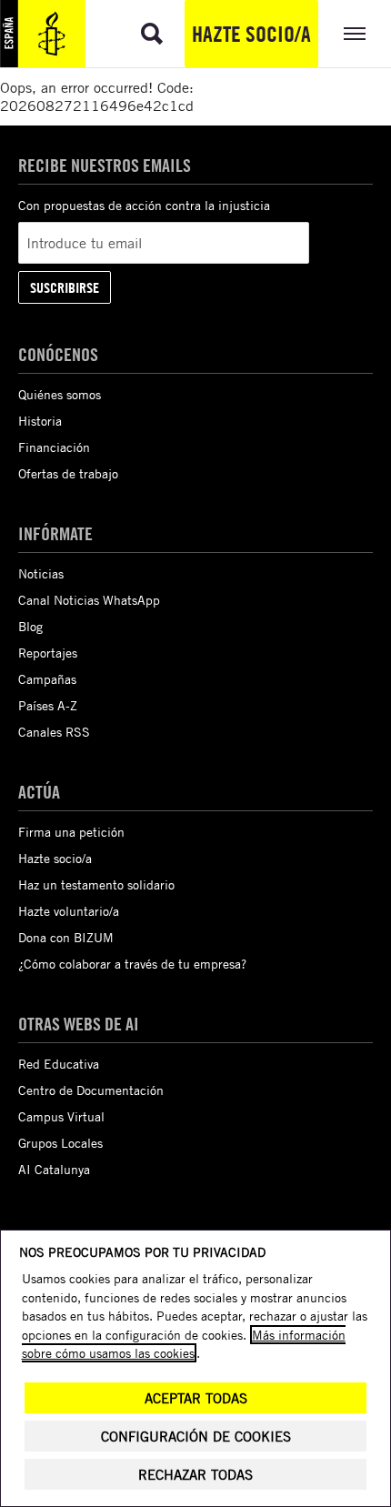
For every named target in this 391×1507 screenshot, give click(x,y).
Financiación (54, 447)
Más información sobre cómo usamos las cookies (184, 1344)
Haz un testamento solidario (96, 884)
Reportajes (47, 652)
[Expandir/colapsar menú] (354, 33)
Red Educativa (58, 1063)
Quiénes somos (59, 394)
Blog (30, 626)
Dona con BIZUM (66, 937)
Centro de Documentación (91, 1090)
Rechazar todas (195, 1474)
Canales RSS (54, 731)
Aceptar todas (196, 1398)
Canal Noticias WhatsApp (89, 600)
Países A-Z (47, 705)
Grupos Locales (60, 1142)
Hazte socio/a (251, 33)
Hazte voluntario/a (68, 911)
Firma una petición (71, 831)
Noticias (41, 573)
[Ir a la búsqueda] (152, 33)
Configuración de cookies (196, 1436)
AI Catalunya (54, 1169)
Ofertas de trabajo (68, 473)
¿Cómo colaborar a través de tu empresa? (132, 963)
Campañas (47, 679)
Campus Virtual (61, 1116)
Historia (40, 420)
